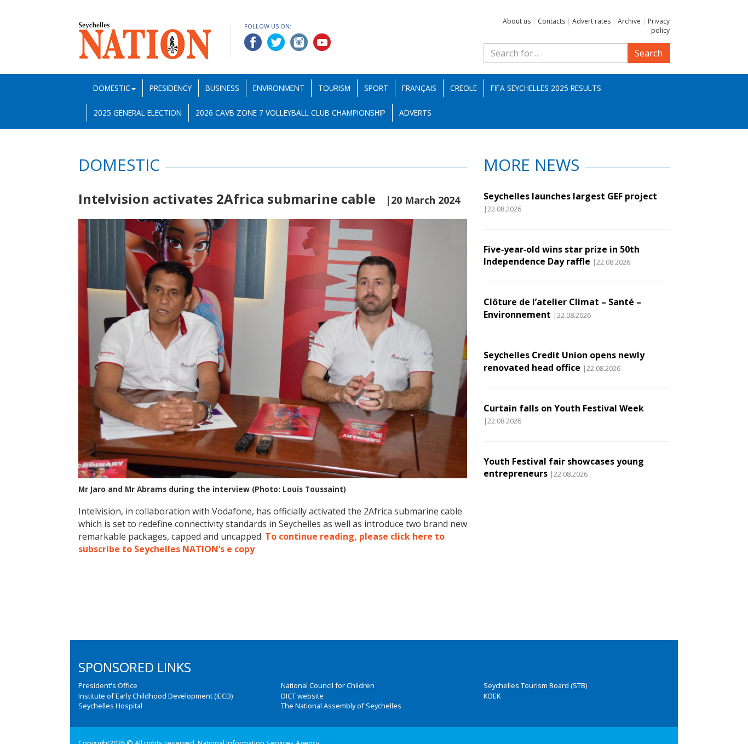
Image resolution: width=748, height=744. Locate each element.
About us (517, 21)
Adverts (415, 112)
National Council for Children (328, 685)
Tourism (334, 88)
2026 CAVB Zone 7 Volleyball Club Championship (290, 112)
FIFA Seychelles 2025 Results (546, 88)
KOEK (492, 696)
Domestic (111, 88)
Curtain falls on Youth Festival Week (564, 408)
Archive (629, 21)
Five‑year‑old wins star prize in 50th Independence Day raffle (562, 255)
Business (222, 88)
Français (419, 88)
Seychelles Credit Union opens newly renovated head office (564, 361)
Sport (376, 88)
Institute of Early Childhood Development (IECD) (155, 696)
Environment (278, 88)
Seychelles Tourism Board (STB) (535, 685)
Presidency (170, 88)
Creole (463, 88)
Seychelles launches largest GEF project (570, 196)
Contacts (551, 21)
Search (649, 53)
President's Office (107, 685)
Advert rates (591, 21)
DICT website (302, 696)
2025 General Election (138, 112)
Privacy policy (659, 25)
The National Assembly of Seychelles (341, 706)
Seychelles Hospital (110, 706)
